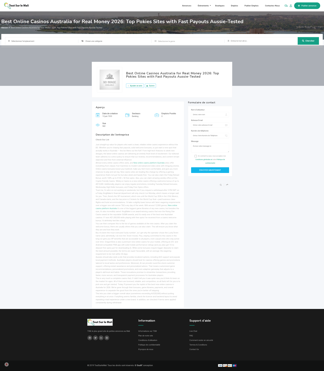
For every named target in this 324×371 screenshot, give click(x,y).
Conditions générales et (203, 159)
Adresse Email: (197, 120)
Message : (195, 141)
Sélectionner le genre (166, 41)
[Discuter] (286, 5)
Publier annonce (308, 6)
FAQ (191, 336)
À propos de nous (145, 349)
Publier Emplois (251, 6)
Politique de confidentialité (149, 345)
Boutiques (219, 6)
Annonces (186, 6)
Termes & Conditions (198, 345)
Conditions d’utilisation (147, 340)
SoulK (139, 365)
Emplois (234, 6)
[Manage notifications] (7, 364)
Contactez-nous (272, 6)
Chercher (310, 41)
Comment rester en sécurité (201, 340)
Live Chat (193, 331)
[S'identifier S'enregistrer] (291, 5)
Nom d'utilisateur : (198, 110)
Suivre (151, 86)
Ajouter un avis (136, 86)
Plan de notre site (145, 336)
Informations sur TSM (147, 331)
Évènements (203, 6)
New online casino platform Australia (149, 163)
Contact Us (194, 349)
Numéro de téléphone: (200, 131)
